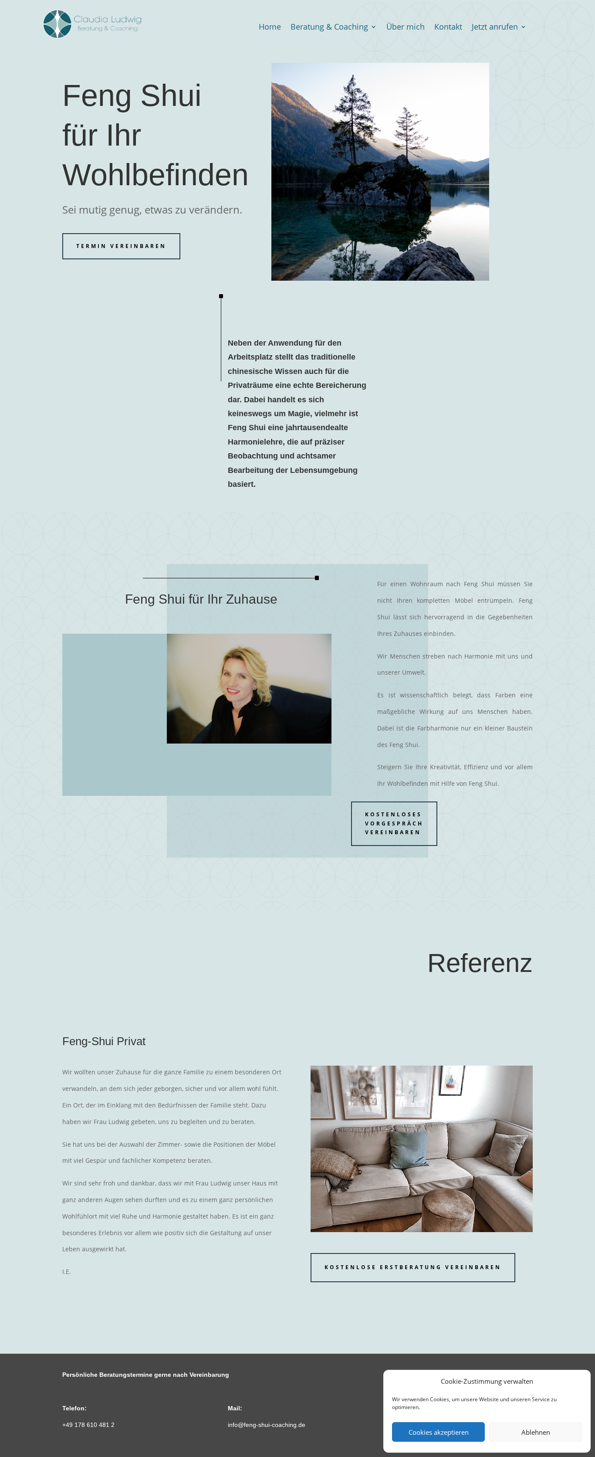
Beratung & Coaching (329, 28)
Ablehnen (535, 1432)
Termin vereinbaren (121, 246)
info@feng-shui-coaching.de (266, 1424)
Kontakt (448, 28)
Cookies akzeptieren (439, 1432)
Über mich (405, 28)
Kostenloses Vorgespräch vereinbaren (394, 823)
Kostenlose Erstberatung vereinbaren (413, 1267)
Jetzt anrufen (495, 28)
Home (270, 28)
